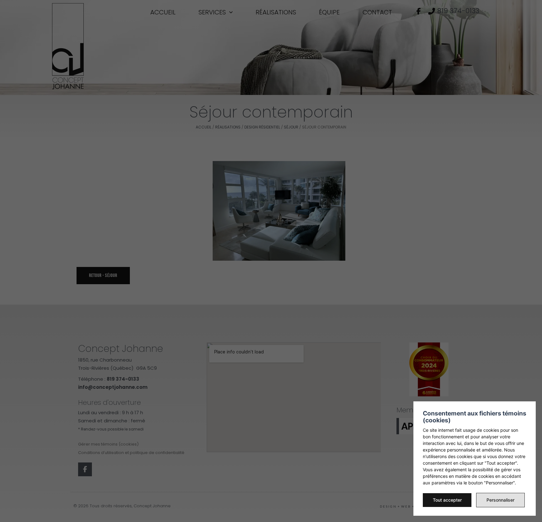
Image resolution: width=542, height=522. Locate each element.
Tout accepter (447, 500)
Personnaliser (500, 500)
